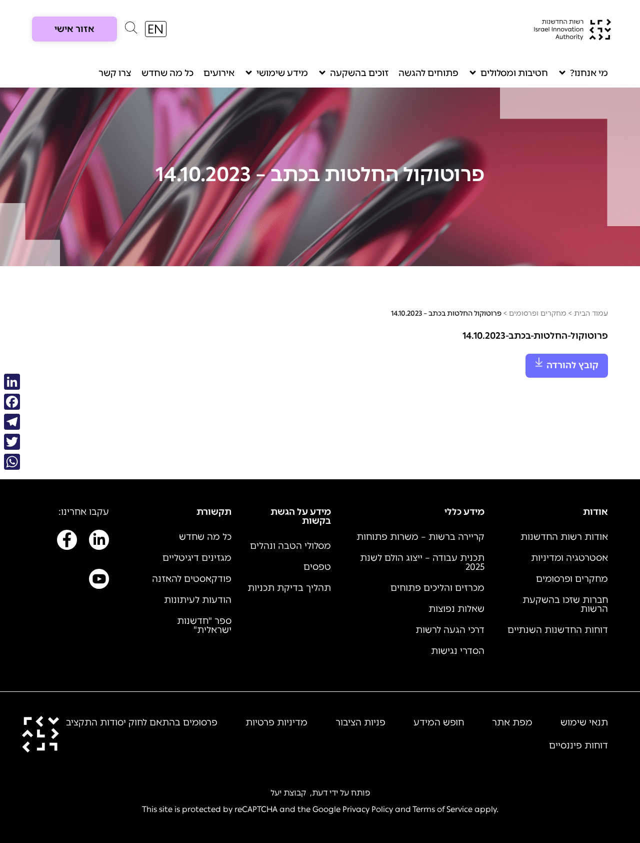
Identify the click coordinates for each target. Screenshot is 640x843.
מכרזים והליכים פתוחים (437, 587)
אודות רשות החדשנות (564, 536)
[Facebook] (12, 402)
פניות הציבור (361, 722)
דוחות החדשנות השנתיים (558, 629)
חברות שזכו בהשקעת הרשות (565, 604)
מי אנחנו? (589, 73)
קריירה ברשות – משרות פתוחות (420, 536)
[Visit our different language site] (155, 29)
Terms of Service (442, 809)
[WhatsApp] (12, 462)
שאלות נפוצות (456, 608)
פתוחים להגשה (428, 73)
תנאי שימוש (584, 722)
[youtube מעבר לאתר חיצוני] (99, 581)
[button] (131, 30)
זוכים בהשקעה (359, 73)
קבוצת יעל (288, 792)
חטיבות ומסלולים (514, 73)
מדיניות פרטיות (277, 722)
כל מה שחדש (168, 73)
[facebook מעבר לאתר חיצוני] (67, 542)
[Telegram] (12, 422)
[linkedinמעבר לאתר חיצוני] (99, 542)
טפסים (317, 566)
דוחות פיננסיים (578, 745)
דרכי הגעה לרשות (450, 629)
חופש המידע (439, 722)
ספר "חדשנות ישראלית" (204, 625)
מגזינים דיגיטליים (197, 557)
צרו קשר (115, 73)
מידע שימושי (282, 73)
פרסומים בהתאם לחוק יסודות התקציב (142, 722)
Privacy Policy (367, 809)
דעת (320, 792)
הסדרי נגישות (457, 650)
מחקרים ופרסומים (537, 313)
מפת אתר (512, 722)
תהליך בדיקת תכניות (289, 587)
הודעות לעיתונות (198, 599)
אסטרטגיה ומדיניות (569, 557)
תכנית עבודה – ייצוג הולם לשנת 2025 (422, 562)
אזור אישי (74, 29)
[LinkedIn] (12, 382)
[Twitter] (12, 442)
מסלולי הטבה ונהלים (290, 545)
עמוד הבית (591, 313)
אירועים (219, 73)
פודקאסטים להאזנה (192, 578)
